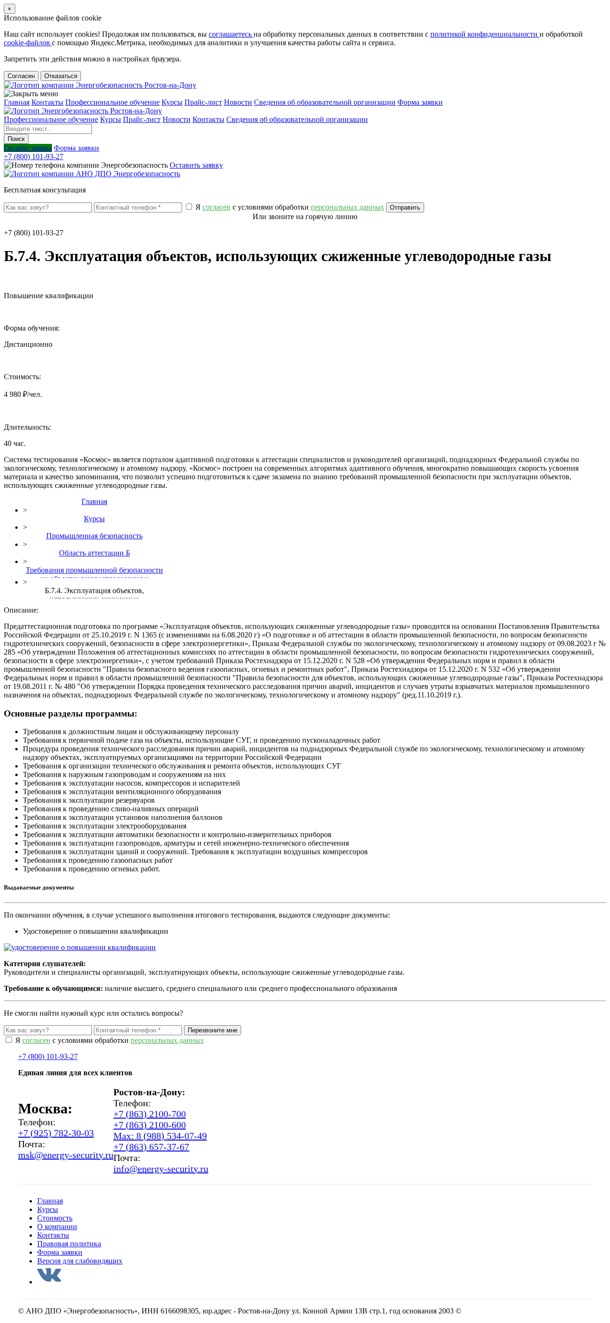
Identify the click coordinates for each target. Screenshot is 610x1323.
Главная (17, 102)
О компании (57, 1226)
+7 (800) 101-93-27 (33, 156)
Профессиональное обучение (112, 102)
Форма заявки (420, 102)
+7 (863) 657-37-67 (151, 1146)
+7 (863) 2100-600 (149, 1125)
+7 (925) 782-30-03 (56, 1133)
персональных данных (167, 1040)
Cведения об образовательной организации (325, 102)
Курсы (172, 102)
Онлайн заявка (28, 148)
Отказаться (60, 76)
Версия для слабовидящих (79, 1261)
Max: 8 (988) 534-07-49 (160, 1136)
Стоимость (54, 1218)
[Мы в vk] (49, 1282)
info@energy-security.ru (160, 1168)
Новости (238, 102)
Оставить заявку (196, 165)
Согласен (21, 76)
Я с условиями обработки (288, 207)
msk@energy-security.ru (65, 1155)
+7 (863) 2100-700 (149, 1114)
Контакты (47, 102)
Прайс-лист (203, 102)
